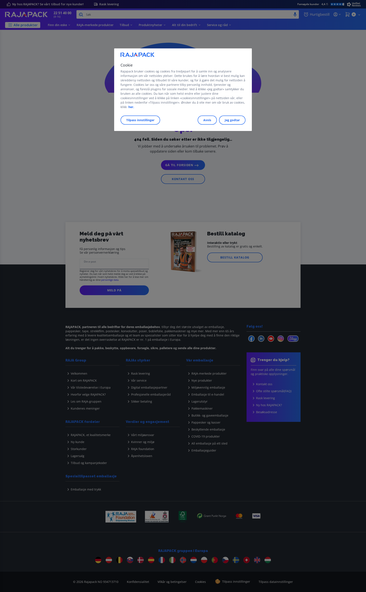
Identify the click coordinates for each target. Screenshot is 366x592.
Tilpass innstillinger (140, 120)
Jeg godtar (232, 120)
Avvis (207, 120)
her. (131, 107)
